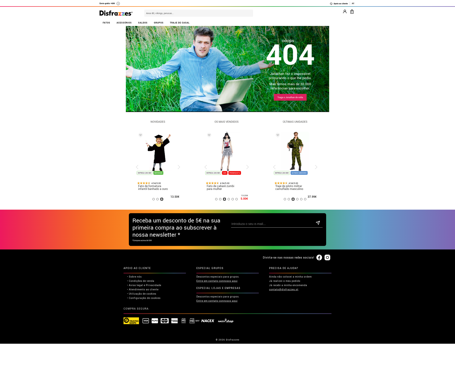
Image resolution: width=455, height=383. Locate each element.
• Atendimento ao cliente (143, 289)
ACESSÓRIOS (124, 22)
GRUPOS (159, 22)
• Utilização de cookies (141, 293)
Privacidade (153, 285)
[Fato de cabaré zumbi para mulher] (208, 136)
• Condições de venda (140, 281)
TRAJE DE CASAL (180, 22)
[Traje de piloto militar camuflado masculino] (277, 136)
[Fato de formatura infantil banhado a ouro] (140, 136)
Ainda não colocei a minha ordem (290, 276)
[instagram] (327, 257)
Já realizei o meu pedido (284, 281)
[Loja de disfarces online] (116, 13)
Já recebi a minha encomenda (288, 285)
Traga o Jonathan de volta (290, 97)
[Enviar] (318, 223)
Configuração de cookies (144, 298)
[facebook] (319, 257)
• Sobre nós (134, 276)
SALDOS (143, 22)
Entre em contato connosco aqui (217, 281)
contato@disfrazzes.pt (283, 289)
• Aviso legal (135, 285)
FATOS (106, 22)
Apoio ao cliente (340, 3)
